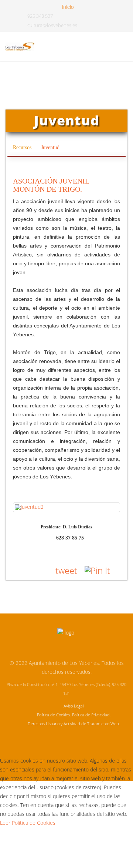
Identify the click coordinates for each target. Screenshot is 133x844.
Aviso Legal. (74, 706)
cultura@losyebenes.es (52, 25)
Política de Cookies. (54, 714)
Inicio (67, 6)
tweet (66, 570)
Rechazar (78, 835)
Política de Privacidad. (91, 714)
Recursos (23, 147)
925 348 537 (40, 16)
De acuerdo (26, 835)
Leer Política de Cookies (27, 822)
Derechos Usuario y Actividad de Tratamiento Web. (74, 723)
